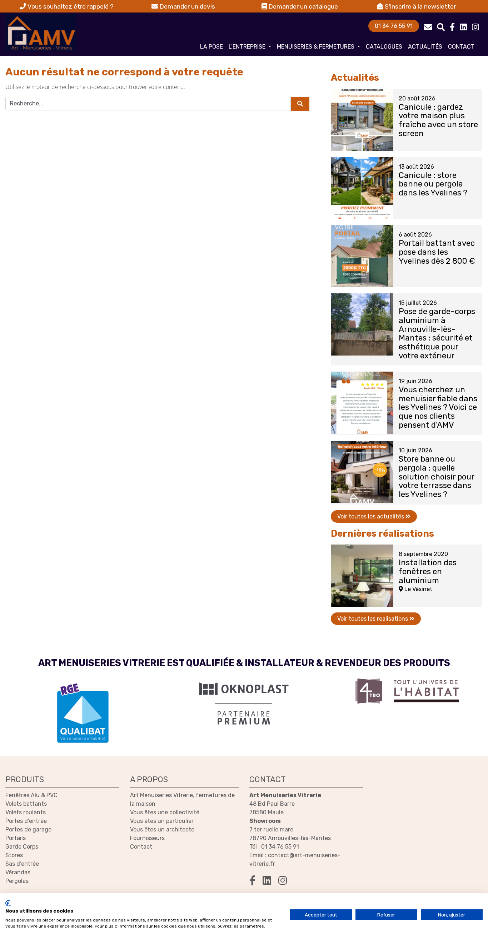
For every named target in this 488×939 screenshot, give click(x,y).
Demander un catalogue (302, 6)
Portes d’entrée (26, 821)
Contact (461, 46)
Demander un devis (186, 6)
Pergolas (17, 881)
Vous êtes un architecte (162, 829)
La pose (211, 46)
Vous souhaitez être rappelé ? (70, 6)
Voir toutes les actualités (371, 516)
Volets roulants (25, 812)
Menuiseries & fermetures (316, 46)
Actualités (425, 46)
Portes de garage (28, 829)
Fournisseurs (147, 838)
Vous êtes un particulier (162, 821)
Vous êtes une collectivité (164, 812)
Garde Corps (21, 846)
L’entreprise (248, 46)
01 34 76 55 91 (394, 26)
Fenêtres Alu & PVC (31, 795)
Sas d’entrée (22, 863)
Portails (15, 838)
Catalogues (384, 46)
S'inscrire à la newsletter (419, 6)
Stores (14, 855)
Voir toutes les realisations (373, 618)
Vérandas (17, 872)
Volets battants (26, 803)
